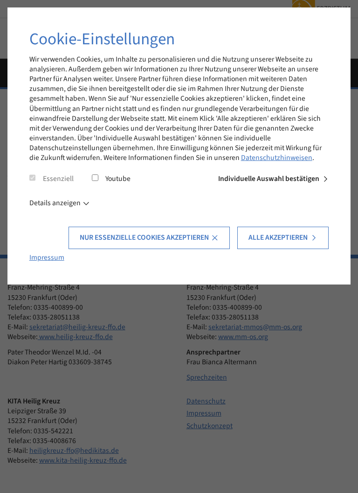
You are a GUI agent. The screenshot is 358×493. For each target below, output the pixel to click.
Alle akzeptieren (278, 237)
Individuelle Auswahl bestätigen (268, 179)
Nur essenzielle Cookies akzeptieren (144, 237)
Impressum (46, 257)
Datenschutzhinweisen (276, 158)
